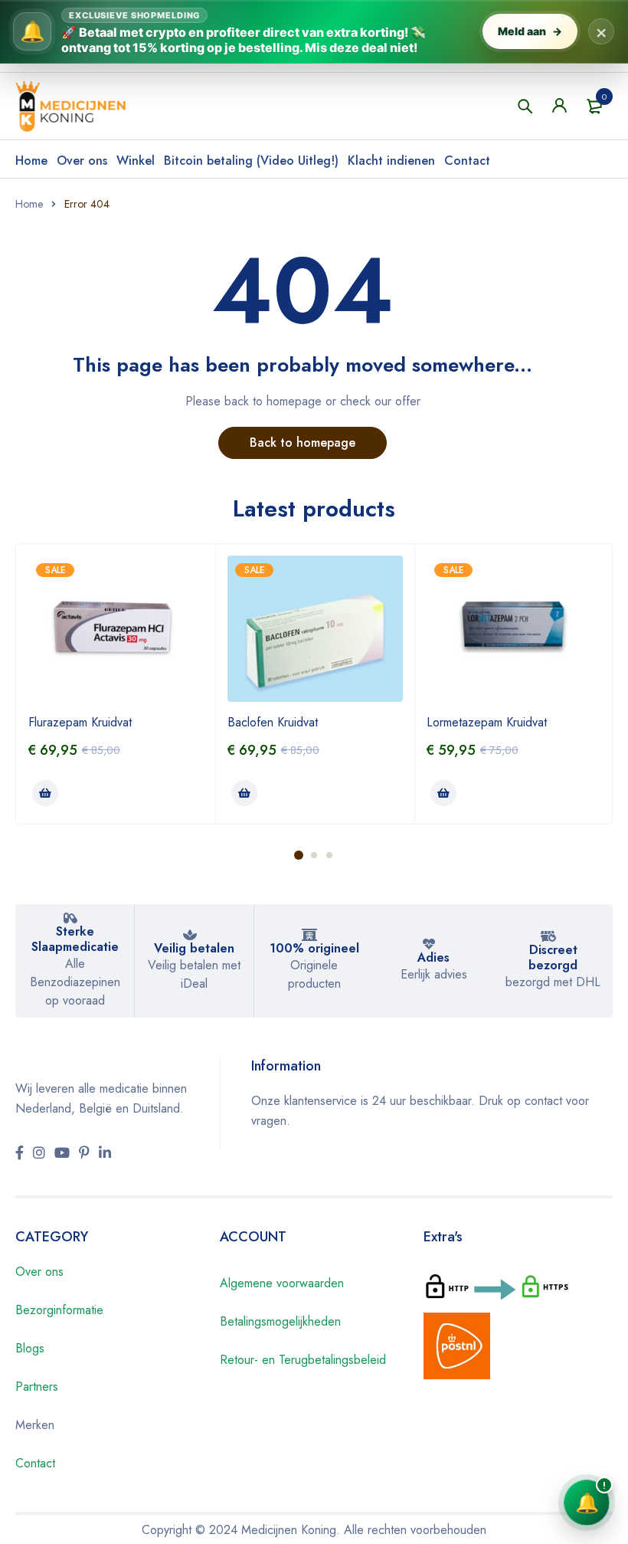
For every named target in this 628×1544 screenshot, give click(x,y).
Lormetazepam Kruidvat (487, 722)
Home (31, 160)
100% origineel (314, 948)
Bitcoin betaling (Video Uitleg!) (251, 160)
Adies (433, 957)
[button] (45, 793)
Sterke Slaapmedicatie (75, 939)
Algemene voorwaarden (282, 1283)
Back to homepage (302, 442)
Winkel (135, 160)
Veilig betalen (194, 948)
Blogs (29, 1348)
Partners (36, 1386)
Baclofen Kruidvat (272, 722)
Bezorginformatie (59, 1310)
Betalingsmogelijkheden (280, 1321)
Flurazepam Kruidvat (80, 722)
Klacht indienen (391, 160)
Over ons (82, 160)
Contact (467, 160)
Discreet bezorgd (552, 957)
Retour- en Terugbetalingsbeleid (303, 1360)
